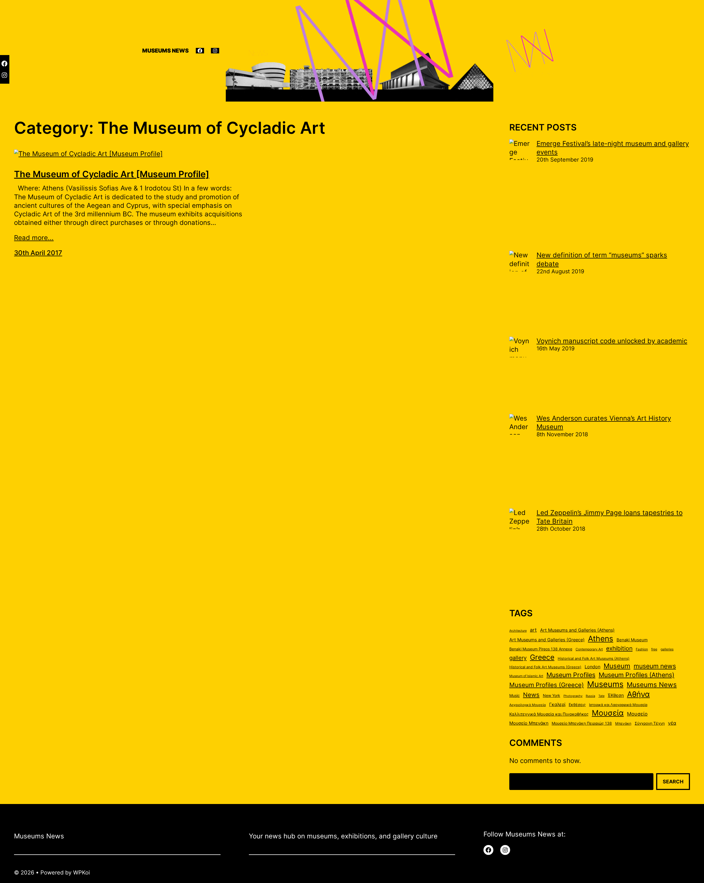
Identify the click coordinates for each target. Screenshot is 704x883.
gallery (518, 657)
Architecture (518, 631)
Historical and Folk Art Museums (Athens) (593, 658)
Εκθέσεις (577, 704)
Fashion (642, 649)
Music (514, 695)
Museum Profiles (570, 674)
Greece (542, 657)
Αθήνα (638, 694)
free (654, 649)
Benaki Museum (632, 639)
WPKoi (81, 872)
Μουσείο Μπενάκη (528, 723)
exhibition (619, 648)
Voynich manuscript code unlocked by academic (612, 341)
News (531, 694)
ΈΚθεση (616, 695)
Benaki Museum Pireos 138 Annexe (540, 649)
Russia (590, 696)
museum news (655, 666)
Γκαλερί (557, 704)
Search (673, 781)
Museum (617, 666)
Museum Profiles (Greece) (546, 684)
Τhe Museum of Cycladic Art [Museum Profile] (111, 174)
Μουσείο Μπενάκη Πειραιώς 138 (582, 723)
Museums (605, 684)
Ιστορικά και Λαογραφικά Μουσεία (618, 704)
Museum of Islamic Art (526, 676)
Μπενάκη (623, 723)
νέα (672, 723)
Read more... (34, 238)
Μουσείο (637, 714)
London (592, 666)
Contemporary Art (589, 649)
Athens (600, 638)
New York (551, 695)
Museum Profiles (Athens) (636, 674)
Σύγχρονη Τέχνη (650, 723)
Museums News (652, 684)
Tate (601, 696)
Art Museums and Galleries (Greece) (547, 639)
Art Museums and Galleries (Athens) (577, 630)
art (533, 630)
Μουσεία (608, 713)
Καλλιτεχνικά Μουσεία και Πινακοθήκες (548, 714)
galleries (667, 649)
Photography (572, 696)
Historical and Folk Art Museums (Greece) (545, 667)
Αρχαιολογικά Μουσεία (527, 705)
